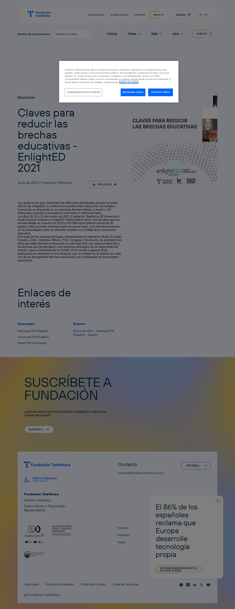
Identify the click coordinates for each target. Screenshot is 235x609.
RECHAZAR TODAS (133, 92)
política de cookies (129, 82)
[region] (118, 81)
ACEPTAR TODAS (160, 92)
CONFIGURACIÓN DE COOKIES (83, 92)
